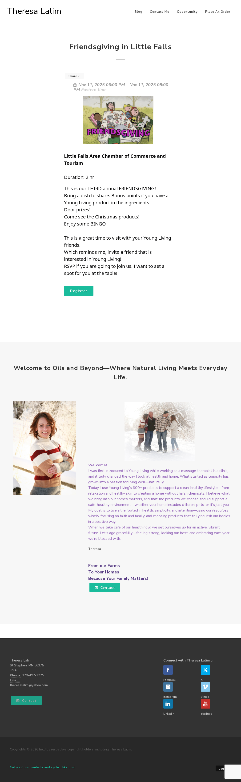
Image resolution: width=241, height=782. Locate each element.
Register (78, 291)
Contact (107, 587)
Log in (223, 768)
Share (73, 76)
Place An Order (217, 12)
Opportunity (187, 12)
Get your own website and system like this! (42, 767)
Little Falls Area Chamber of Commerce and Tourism (115, 159)
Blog (138, 12)
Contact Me (159, 12)
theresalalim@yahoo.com (29, 685)
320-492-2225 (33, 675)
